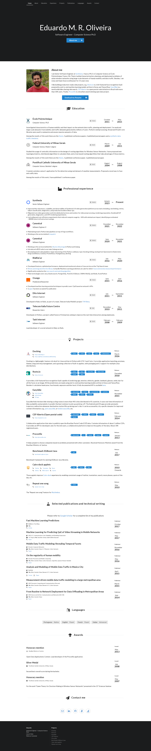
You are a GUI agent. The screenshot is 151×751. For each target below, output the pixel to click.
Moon (53, 468)
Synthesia (79, 74)
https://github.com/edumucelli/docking (45, 356)
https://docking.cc (40, 354)
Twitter (37, 468)
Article (30, 528)
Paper (30, 539)
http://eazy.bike (39, 393)
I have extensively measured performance (107, 269)
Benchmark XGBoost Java (58, 740)
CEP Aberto (82, 89)
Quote (54, 470)
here (104, 385)
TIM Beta (85, 302)
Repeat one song (56, 744)
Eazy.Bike (114, 87)
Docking (53, 730)
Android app (38, 395)
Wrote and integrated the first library (40, 269)
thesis (61, 136)
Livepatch (52, 234)
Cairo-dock (47, 475)
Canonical (34, 736)
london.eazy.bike (64, 409)
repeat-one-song (39, 487)
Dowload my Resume (73, 98)
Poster (30, 575)
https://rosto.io (39, 375)
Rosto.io (90, 85)
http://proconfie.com (40, 437)
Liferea (37, 470)
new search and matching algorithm (58, 271)
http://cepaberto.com (40, 418)
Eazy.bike (53, 734)
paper (31, 289)
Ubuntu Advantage (58, 247)
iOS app (37, 397)
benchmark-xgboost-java (41, 454)
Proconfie (72, 92)
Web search (45, 470)
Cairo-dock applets (56, 742)
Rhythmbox (56, 492)
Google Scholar (66, 516)
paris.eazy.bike (50, 409)
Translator (45, 468)
